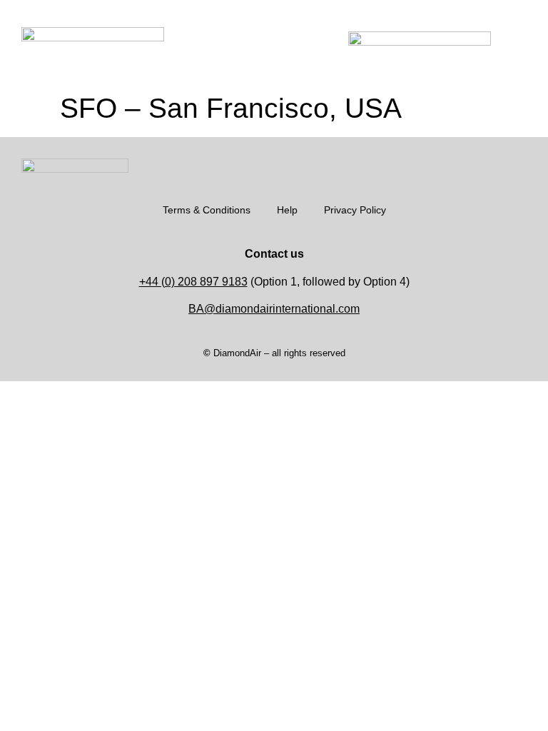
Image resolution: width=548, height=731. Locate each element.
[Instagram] (477, 165)
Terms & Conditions (206, 210)
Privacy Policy (355, 210)
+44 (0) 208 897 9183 (193, 282)
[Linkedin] (519, 165)
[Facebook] (498, 165)
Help (287, 210)
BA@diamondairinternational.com (274, 309)
